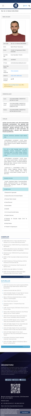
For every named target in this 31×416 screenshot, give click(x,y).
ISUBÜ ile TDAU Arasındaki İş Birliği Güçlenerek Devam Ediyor (16, 258)
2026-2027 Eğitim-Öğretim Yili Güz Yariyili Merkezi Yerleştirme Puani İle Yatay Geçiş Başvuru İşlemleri (15, 329)
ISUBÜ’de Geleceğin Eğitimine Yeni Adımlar (13, 269)
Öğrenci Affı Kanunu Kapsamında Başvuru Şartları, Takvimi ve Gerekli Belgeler (15, 298)
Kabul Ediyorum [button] (25, 412)
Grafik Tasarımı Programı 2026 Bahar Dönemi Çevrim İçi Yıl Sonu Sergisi (16, 308)
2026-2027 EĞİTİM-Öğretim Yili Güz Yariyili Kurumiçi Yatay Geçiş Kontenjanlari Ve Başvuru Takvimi (15, 320)
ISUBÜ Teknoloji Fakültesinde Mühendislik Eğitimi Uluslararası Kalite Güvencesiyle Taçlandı (14, 272)
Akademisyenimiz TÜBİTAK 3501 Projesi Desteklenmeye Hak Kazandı (16, 245)
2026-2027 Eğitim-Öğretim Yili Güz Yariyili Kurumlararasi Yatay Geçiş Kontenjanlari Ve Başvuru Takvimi (15, 334)
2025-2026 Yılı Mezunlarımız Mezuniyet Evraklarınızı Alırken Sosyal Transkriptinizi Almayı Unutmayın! (15, 316)
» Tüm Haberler (26, 276)
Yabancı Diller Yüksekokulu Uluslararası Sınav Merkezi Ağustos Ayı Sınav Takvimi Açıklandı (16, 312)
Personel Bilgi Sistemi (14, 84)
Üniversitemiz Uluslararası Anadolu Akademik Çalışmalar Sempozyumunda (14, 338)
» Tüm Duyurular (26, 346)
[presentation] (2, 359)
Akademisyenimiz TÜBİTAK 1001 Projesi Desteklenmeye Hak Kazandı (16, 254)
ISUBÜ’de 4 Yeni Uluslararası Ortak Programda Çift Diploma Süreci (15, 266)
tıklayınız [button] (2, 414)
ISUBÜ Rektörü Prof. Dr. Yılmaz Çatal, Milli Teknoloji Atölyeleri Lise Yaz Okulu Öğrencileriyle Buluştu (15, 241)
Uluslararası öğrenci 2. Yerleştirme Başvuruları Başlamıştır (14, 304)
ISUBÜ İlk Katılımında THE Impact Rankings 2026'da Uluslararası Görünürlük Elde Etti (15, 262)
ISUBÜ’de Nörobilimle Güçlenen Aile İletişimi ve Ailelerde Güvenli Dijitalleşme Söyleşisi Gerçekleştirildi (16, 249)
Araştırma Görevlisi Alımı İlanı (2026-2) (12, 290)
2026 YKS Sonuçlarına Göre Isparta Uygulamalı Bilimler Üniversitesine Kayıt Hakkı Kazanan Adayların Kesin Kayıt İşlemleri (16, 286)
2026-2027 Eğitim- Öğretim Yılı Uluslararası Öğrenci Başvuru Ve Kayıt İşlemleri (15, 342)
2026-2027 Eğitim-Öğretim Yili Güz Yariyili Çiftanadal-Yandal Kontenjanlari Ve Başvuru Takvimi (16, 325)
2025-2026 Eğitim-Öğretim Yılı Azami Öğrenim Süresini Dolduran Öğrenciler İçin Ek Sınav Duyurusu (16, 294)
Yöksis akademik (14, 71)
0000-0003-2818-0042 (16, 75)
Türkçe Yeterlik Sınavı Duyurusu (11, 301)
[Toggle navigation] (3, 5)
